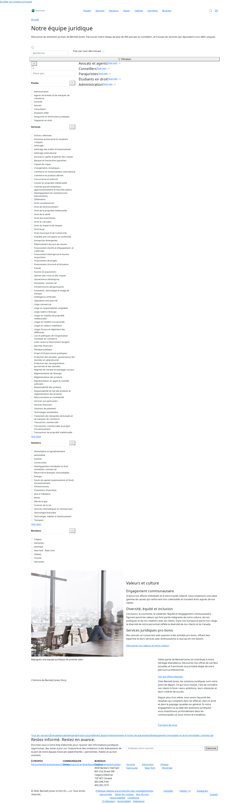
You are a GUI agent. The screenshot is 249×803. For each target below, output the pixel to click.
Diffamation (40, 199)
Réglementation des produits (48, 377)
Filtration (126, 59)
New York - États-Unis (44, 550)
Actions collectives (43, 135)
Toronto (38, 558)
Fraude (37, 268)
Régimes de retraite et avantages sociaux (54, 369)
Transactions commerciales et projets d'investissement (52, 427)
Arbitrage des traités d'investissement (52, 149)
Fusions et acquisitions (45, 271)
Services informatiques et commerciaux (53, 509)
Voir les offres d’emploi (170, 676)
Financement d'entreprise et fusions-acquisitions (52, 256)
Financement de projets (45, 260)
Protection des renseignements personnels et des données (49, 365)
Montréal (38, 546)
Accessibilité (124, 801)
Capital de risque (42, 164)
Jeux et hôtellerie (42, 494)
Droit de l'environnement (46, 206)
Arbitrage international (45, 153)
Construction (40, 462)
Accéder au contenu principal (16, 1)
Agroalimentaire (67, 735)
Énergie (38, 476)
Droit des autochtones (44, 218)
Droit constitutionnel (44, 203)
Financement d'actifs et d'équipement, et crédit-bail (53, 249)
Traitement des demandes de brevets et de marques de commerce (53, 417)
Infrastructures (41, 486)
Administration (41, 91)
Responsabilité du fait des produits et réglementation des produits (52, 392)
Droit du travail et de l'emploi (48, 225)
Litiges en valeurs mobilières (48, 325)
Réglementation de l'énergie (48, 373)
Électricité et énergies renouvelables (51, 472)
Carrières (153, 10)
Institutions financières (45, 490)
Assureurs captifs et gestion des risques (53, 156)
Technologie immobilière (46, 412)
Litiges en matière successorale (49, 322)
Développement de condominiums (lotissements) (50, 194)
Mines (37, 497)
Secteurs (114, 10)
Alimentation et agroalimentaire (49, 451)
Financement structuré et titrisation (51, 264)
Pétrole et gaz (40, 501)
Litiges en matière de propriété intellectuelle (49, 317)
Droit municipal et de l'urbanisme (50, 233)
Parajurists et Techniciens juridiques (51, 116)
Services (100, 10)
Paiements (139, 801)
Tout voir (112, 63)
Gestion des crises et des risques (50, 275)
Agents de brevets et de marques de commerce (51, 97)
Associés (38, 101)
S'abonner (211, 748)
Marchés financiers (43, 345)
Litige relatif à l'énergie (45, 311)
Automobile (39, 455)
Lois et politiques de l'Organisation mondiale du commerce (51, 337)
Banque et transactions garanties (50, 160)
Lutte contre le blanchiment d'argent (52, 342)
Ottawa (37, 554)
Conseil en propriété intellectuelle (50, 183)
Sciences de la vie (42, 505)
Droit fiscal (39, 229)
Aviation (38, 458)
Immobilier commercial (45, 283)
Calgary (38, 539)
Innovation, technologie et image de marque (51, 292)
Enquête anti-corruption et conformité (52, 236)
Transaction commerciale (46, 422)
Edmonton (39, 543)
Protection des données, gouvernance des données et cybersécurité (54, 358)
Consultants (40, 109)
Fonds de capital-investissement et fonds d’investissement (54, 482)
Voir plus (36, 436)
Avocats (38, 105)
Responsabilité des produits (47, 387)
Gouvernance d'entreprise (46, 279)
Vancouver (39, 561)
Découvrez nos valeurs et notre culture (147, 645)
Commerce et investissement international (54, 171)
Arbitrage (38, 145)
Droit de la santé (42, 214)
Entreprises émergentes (45, 240)
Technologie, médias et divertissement (52, 516)
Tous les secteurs (40, 735)
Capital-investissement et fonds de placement (124, 735)
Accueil (35, 19)
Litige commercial (42, 304)
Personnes (37, 764)
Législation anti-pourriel (45, 300)
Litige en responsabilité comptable (51, 308)
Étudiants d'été (41, 112)
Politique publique (43, 349)
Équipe (87, 10)
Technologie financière (45, 512)
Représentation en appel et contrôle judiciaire (51, 382)
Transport (39, 520)
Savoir (126, 10)
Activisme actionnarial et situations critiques (51, 141)
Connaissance (70, 764)
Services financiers (43, 404)
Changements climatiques (47, 168)
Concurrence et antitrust (46, 179)
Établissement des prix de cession (50, 244)
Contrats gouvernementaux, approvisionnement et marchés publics (53, 188)
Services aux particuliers (46, 401)
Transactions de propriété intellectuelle (53, 432)
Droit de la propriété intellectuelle (50, 210)
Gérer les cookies (124, 794)
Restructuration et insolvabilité (49, 397)
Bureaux (166, 10)
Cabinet (139, 10)
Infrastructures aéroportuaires (49, 286)
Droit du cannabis (42, 221)
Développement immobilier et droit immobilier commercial (51, 468)
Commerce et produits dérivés (48, 175)
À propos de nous (167, 725)
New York (150, 767)
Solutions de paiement (45, 408)
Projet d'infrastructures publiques (50, 353)
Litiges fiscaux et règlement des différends (49, 331)
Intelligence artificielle (45, 296)
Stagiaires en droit (43, 120)
